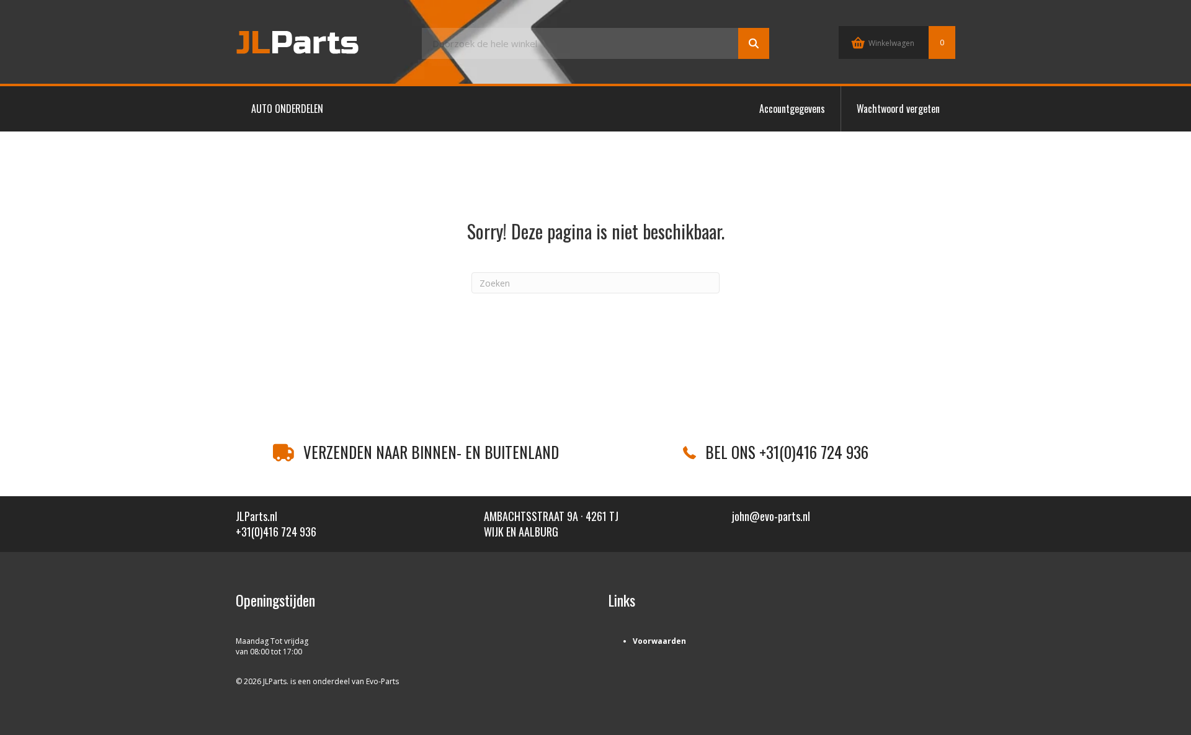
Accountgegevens (792, 108)
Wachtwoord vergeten (898, 108)
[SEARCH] (753, 43)
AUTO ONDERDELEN (287, 108)
